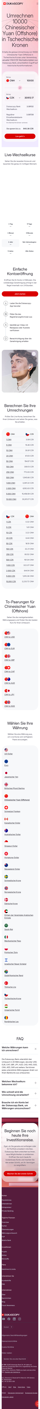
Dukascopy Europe (31, 1393)
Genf (9, 1387)
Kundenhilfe (6, 1280)
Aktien (4, 1255)
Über (3, 1294)
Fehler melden (7, 1353)
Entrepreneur (6, 1207)
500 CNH (10, 477)
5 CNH (9, 445)
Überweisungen (8, 1229)
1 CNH (8, 439)
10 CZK (9, 533)
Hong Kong (21, 1387)
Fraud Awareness (8, 1305)
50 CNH (9, 461)
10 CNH (9, 450)
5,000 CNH (10, 494)
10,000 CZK (11, 581)
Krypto (4, 1252)
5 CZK (8, 527)
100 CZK (9, 549)
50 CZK (9, 543)
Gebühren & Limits (9, 1269)
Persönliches (6, 1200)
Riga (14, 1387)
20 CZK (9, 538)
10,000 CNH (11, 499)
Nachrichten (6, 1298)
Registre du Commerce (12, 1372)
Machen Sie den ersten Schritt (20, 1174)
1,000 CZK (10, 565)
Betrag (8, 77)
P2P (3, 1237)
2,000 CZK (10, 570)
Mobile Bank (6, 1240)
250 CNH (10, 472)
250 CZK (10, 554)
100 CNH (10, 467)
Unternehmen (7, 1204)
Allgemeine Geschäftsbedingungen (14, 1335)
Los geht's (20, 136)
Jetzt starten (20, 294)
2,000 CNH (11, 488)
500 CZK (10, 560)
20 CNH (9, 456)
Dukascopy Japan (7, 1397)
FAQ (3, 1284)
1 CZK (8, 522)
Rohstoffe (5, 1259)
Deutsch (6, 1327)
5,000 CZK (10, 576)
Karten (4, 1226)
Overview (5, 1222)
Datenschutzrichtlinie (9, 1341)
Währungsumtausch (9, 1233)
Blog (3, 1302)
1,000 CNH (10, 483)
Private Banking (7, 1211)
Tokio (28, 1387)
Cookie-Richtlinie (8, 1347)
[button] (20, 1049)
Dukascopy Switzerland (15, 1393)
